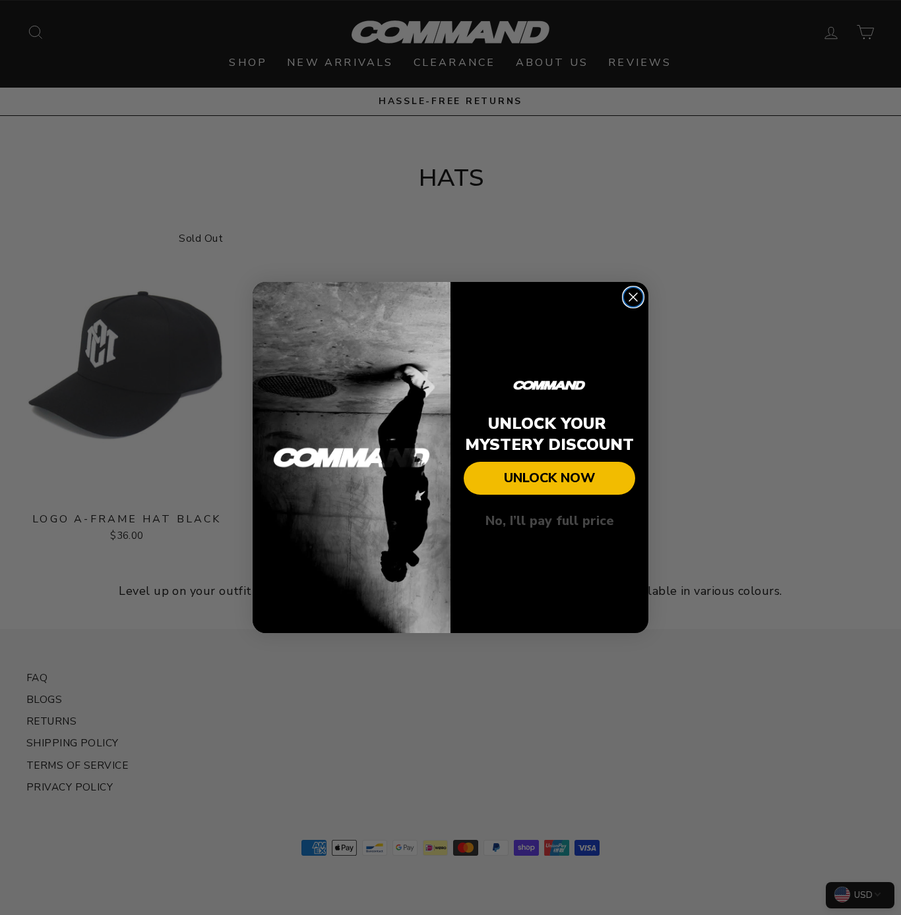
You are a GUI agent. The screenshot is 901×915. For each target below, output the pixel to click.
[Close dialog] (633, 297)
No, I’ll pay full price (549, 521)
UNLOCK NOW (549, 478)
